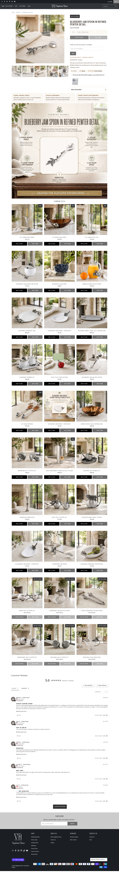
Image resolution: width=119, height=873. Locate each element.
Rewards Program (74, 837)
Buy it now (35, 244)
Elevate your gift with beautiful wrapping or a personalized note (88, 75)
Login (110, 1)
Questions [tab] (24, 688)
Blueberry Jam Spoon (21, 711)
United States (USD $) (97, 859)
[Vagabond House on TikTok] (12, 1)
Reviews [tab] (14, 688)
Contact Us (53, 839)
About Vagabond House (56, 837)
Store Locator (34, 839)
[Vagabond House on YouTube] (14, 1)
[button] (10, 6)
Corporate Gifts (34, 842)
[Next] (67, 39)
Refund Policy (34, 854)
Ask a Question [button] (88, 685)
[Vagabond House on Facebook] (4, 1)
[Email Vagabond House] (2, 1)
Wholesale (33, 845)
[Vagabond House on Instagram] (7, 1)
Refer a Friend (73, 839)
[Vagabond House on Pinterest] (9, 1)
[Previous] (13, 39)
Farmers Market (98, 71)
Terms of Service (35, 851)
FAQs (90, 839)
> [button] (60, 807)
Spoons (83, 71)
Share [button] (19, 715)
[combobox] (110, 6)
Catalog (52, 842)
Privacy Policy (34, 848)
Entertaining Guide (35, 837)
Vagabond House (19, 865)
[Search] (115, 6)
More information (76, 89)
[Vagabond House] (59, 6)
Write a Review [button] (102, 685)
